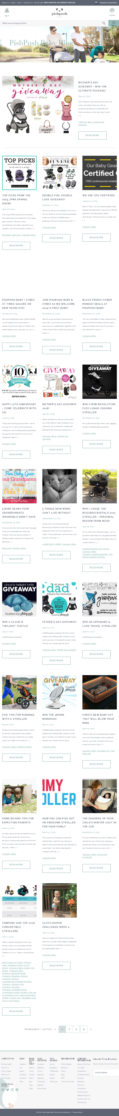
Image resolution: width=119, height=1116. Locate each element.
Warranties (81, 1102)
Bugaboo (53, 1068)
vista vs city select (10, 1001)
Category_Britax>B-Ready (14, 973)
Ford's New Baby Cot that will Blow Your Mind (98, 719)
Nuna (52, 1064)
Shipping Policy (83, 1075)
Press (63, 1071)
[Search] (105, 23)
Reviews (64, 1068)
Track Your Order (67, 1082)
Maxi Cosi (53, 1082)
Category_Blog (85, 122)
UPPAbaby (54, 1071)
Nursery (23, 1078)
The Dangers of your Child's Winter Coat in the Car (99, 822)
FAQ (62, 1078)
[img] (38, 104)
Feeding (23, 1075)
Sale (31, 1088)
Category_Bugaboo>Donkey (15, 976)
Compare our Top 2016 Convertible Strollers (18, 927)
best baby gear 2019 (11, 235)
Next (90, 1029)
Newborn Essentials (108, 3)
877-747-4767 (39, 2)
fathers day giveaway (67, 650)
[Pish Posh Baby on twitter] (7, 1090)
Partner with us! (83, 1099)
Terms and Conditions (62, 1112)
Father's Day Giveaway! (59, 622)
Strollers (23, 1064)
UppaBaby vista (29, 998)
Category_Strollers (11, 987)
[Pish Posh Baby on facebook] (2, 1090)
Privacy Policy (82, 1092)
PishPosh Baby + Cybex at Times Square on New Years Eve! (18, 304)
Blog (13, 2)
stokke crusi (15, 998)
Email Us (5, 1068)
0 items (112, 15)
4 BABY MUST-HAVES (51, 544)
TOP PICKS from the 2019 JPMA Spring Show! (16, 199)
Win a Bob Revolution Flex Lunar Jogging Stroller (99, 408)
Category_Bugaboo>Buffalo (95, 554)
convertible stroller (11, 993)
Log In (7, 15)
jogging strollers (24, 747)
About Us (5, 2)
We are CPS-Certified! (98, 195)
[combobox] (54, 23)
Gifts (21, 1082)
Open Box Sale (31, 1081)
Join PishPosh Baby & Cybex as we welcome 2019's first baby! (58, 304)
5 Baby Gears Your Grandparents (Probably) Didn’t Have (19, 512)
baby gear (6, 548)
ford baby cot (103, 751)
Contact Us (28, 2)
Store (19, 2)
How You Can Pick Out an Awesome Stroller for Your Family (59, 822)
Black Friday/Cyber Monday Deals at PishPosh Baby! (97, 304)
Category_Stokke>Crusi (13, 984)
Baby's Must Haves (32, 1071)
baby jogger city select (12, 963)
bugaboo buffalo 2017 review (95, 549)
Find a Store (6, 1071)
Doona (52, 1078)
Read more (92, 135)
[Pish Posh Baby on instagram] (12, 1090)
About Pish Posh (83, 1064)
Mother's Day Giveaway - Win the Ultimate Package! (92, 86)
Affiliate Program (83, 1095)
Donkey (24, 993)
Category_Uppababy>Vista (14, 990)
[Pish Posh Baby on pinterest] (17, 1090)
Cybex (52, 1075)
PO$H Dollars (66, 1064)
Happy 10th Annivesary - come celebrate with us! (19, 408)
